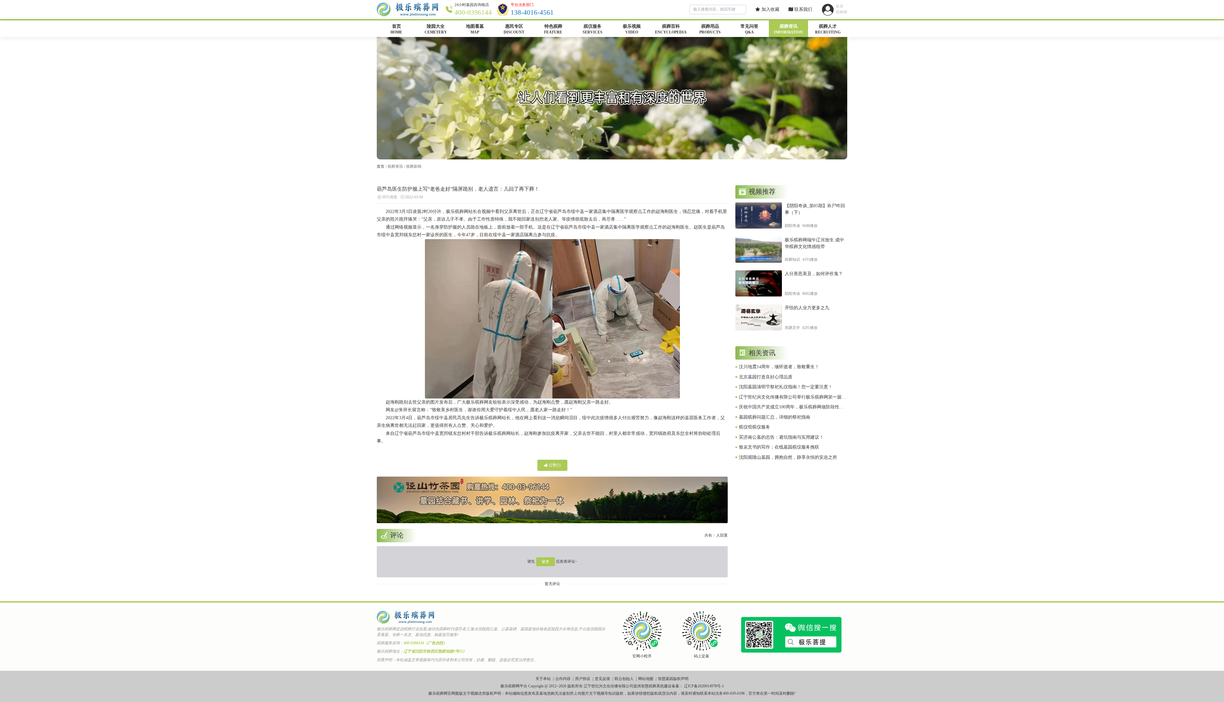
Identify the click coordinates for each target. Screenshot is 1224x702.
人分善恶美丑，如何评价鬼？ (814, 273)
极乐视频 (632, 29)
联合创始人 (624, 678)
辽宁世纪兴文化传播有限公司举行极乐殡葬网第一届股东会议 (792, 397)
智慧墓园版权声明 (673, 678)
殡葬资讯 (788, 29)
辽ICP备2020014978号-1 (704, 686)
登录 (545, 561)
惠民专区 (514, 29)
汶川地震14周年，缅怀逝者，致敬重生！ (779, 366)
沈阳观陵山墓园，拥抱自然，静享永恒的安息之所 (788, 457)
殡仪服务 (592, 29)
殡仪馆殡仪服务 (754, 427)
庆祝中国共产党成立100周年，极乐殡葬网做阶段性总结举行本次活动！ (791, 407)
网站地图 (645, 678)
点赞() (554, 465)
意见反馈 (602, 678)
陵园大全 (436, 29)
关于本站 (543, 678)
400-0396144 (473, 12)
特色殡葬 (553, 29)
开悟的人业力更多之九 (807, 307)
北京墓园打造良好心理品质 (765, 377)
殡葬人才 (828, 29)
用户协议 (582, 678)
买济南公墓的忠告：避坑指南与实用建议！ (781, 437)
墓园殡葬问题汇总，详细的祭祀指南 (774, 417)
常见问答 (749, 29)
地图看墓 (475, 29)
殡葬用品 (710, 29)
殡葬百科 (671, 29)
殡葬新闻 (413, 166)
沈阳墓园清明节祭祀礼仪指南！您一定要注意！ (786, 386)
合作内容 (563, 678)
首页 (396, 29)
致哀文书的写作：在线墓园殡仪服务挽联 (779, 447)
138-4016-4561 (532, 12)
